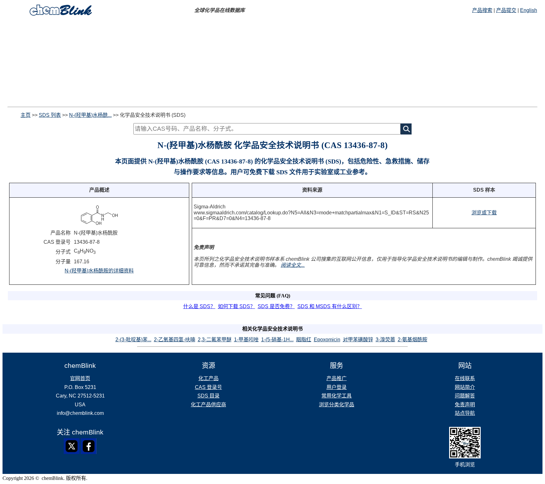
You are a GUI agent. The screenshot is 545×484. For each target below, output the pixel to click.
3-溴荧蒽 (385, 339)
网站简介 (465, 387)
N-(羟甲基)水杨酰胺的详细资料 (99, 270)
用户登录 (336, 387)
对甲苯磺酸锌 (358, 339)
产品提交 (506, 10)
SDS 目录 (208, 395)
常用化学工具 (336, 395)
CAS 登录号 (208, 387)
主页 (26, 115)
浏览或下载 (484, 212)
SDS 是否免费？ (276, 306)
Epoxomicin (327, 339)
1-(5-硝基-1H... (277, 339)
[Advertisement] (272, 62)
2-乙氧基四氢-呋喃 (174, 339)
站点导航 (465, 413)
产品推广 (336, 378)
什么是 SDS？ (199, 306)
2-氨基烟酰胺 (412, 339)
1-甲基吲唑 (246, 339)
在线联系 (465, 378)
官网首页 (80, 378)
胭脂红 (303, 339)
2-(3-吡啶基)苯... (133, 339)
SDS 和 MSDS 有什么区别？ (329, 306)
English (528, 10)
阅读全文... (293, 265)
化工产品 (208, 378)
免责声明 (465, 404)
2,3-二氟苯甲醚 (214, 339)
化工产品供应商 (208, 404)
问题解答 (465, 395)
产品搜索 (482, 10)
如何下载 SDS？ (236, 306)
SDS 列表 (50, 115)
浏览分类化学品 (336, 404)
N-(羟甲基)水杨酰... (90, 115)
